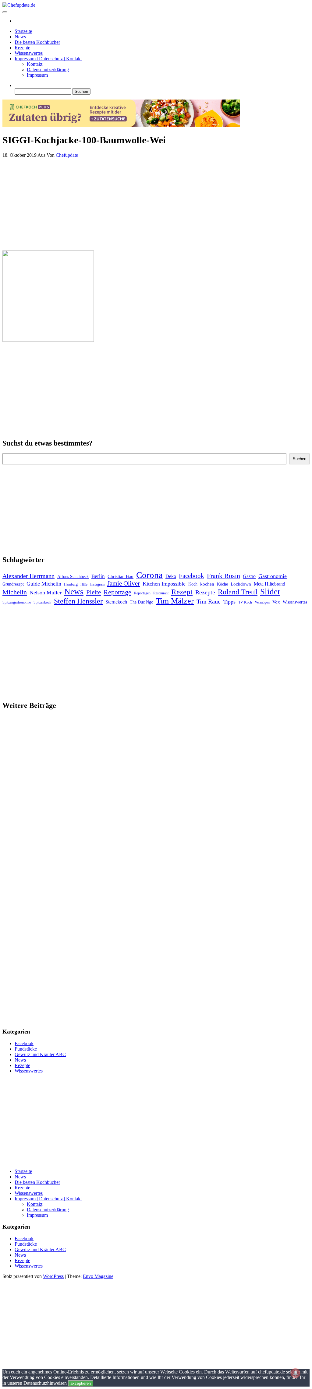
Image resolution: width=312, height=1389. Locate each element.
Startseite (23, 31)
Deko (170, 576)
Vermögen (262, 602)
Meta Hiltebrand (269, 583)
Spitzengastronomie (16, 602)
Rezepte (22, 47)
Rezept (182, 592)
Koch (192, 584)
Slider (270, 591)
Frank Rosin (223, 575)
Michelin (14, 592)
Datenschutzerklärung (48, 69)
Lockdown (241, 584)
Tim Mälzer (175, 601)
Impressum (37, 75)
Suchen (299, 459)
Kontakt (34, 64)
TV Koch (245, 602)
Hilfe (83, 584)
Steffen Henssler (78, 601)
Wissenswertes (29, 53)
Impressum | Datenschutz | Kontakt (48, 58)
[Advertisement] (156, 203)
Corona (149, 575)
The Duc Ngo (141, 602)
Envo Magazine (98, 1276)
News (20, 36)
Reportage (117, 592)
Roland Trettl (237, 592)
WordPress (53, 1276)
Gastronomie (272, 576)
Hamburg (71, 584)
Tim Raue (209, 601)
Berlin (98, 576)
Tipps (229, 602)
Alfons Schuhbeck (73, 576)
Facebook (191, 575)
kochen (207, 584)
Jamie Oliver (123, 583)
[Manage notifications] (295, 1373)
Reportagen (142, 593)
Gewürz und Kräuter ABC (40, 1054)
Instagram (97, 584)
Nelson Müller (46, 593)
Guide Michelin (44, 584)
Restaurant (160, 593)
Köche (222, 584)
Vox (276, 602)
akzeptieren (80, 1383)
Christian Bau (120, 576)
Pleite (93, 592)
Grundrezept (13, 584)
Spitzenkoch (42, 602)
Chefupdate (67, 155)
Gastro (249, 576)
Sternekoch (116, 601)
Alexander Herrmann (28, 575)
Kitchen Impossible (164, 584)
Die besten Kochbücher (37, 42)
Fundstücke (26, 1048)
